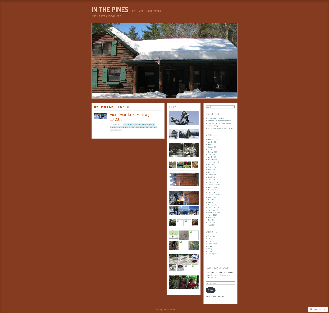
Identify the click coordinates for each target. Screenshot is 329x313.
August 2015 (212, 197)
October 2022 (212, 147)
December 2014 (213, 207)
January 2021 (213, 159)
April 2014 (211, 225)
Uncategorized (213, 254)
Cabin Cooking (154, 11)
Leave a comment (115, 130)
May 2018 (211, 180)
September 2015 (214, 195)
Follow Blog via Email (217, 267)
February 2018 (213, 182)
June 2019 (211, 172)
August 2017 (212, 187)
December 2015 (213, 192)
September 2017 (214, 185)
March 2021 (212, 157)
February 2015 (213, 202)
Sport (210, 251)
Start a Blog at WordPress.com (164, 309)
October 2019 (212, 167)
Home (133, 11)
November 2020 (213, 162)
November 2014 (213, 210)
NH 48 (210, 246)
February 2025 (213, 139)
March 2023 (212, 142)
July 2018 (211, 177)
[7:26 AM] (100, 116)
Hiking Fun (211, 239)
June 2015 (211, 200)
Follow (210, 290)
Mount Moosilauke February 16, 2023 (129, 117)
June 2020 (211, 164)
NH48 (122, 127)
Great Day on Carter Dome (217, 118)
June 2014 (211, 220)
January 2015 (213, 205)
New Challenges (214, 126)
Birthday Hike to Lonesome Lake (219, 120)
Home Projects (213, 244)
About (142, 11)
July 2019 (211, 169)
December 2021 (213, 154)
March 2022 (212, 149)
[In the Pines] (164, 61)
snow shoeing (140, 127)
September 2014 (214, 212)
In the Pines (110, 9)
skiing (210, 249)
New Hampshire (115, 127)
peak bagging (129, 127)
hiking (130, 124)
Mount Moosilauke (148, 124)
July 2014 (211, 217)
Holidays (211, 241)
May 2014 (211, 222)
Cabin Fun (211, 236)
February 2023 (213, 144)
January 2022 (213, 152)
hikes (125, 124)
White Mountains (151, 127)
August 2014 (212, 215)
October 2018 (212, 174)
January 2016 (213, 190)
